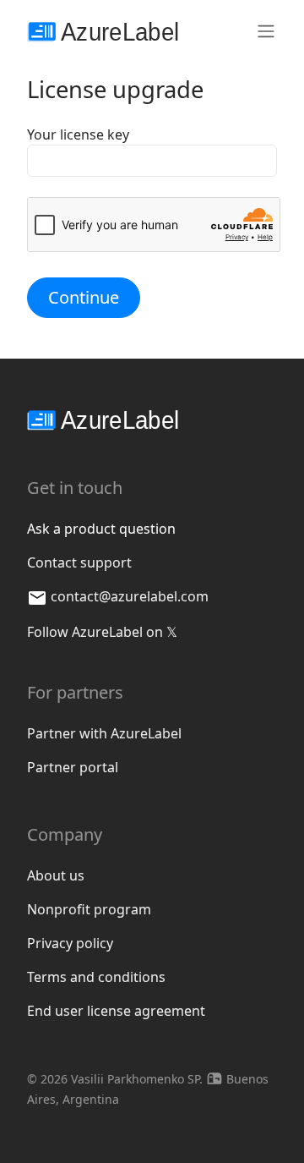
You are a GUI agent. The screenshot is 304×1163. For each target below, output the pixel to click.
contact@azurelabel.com (130, 596)
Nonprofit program (89, 909)
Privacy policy (70, 943)
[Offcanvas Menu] (266, 30)
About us (55, 875)
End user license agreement (116, 1010)
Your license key (78, 134)
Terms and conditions (96, 977)
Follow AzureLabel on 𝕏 (102, 632)
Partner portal (72, 767)
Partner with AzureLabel (104, 733)
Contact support (79, 562)
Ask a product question (101, 528)
